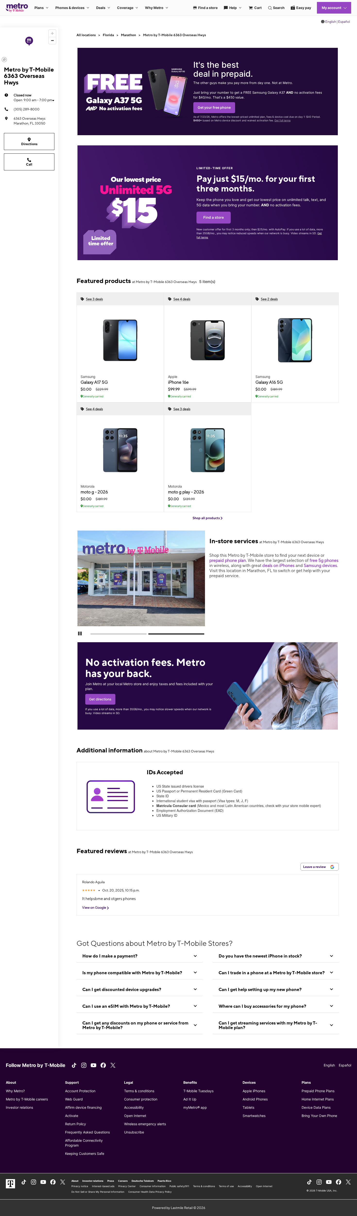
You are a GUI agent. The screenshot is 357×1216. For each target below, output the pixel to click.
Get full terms (282, 120)
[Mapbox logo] (4, 59)
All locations (86, 35)
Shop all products (207, 518)
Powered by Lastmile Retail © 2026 (178, 1208)
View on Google (94, 907)
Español (344, 22)
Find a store (213, 217)
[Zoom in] (52, 33)
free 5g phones (324, 560)
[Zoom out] (52, 40)
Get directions (100, 699)
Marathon (128, 35)
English (330, 22)
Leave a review (315, 867)
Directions (29, 144)
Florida (108, 35)
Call (29, 164)
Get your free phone (214, 107)
